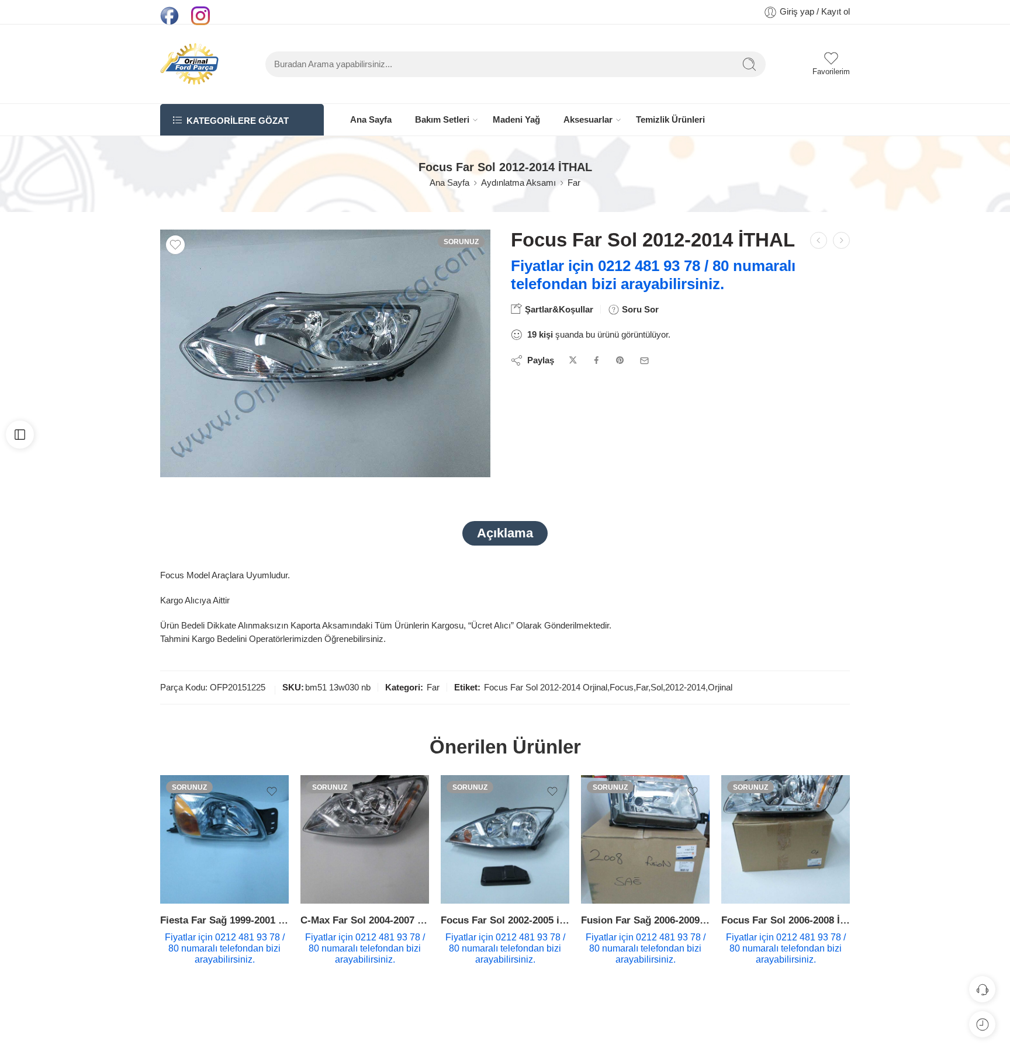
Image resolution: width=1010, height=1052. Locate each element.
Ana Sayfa (371, 119)
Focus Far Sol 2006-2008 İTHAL (785, 920)
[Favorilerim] (175, 244)
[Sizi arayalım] (982, 989)
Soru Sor (639, 309)
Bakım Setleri (442, 119)
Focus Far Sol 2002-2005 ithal (505, 920)
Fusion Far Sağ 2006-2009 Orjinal (645, 920)
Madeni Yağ (516, 119)
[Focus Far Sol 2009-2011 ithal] (841, 240)
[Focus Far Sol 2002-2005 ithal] (505, 839)
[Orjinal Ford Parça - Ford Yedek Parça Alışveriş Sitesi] (189, 64)
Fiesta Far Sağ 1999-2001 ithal (224, 920)
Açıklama (505, 533)
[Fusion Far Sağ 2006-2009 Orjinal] (645, 839)
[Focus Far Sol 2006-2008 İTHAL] (785, 839)
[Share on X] (573, 361)
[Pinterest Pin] (620, 361)
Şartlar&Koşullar (558, 309)
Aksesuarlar (588, 119)
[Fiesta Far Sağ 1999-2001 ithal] (224, 839)
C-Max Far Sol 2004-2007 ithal (364, 920)
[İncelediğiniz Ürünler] (982, 1024)
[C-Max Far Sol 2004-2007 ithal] (364, 839)
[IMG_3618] (325, 353)
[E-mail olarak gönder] (644, 361)
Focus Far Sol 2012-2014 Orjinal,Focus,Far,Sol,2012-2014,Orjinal (608, 687)
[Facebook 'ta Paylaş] (596, 361)
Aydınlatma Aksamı (518, 183)
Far (574, 183)
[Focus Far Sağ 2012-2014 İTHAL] (818, 240)
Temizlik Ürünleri (670, 119)
